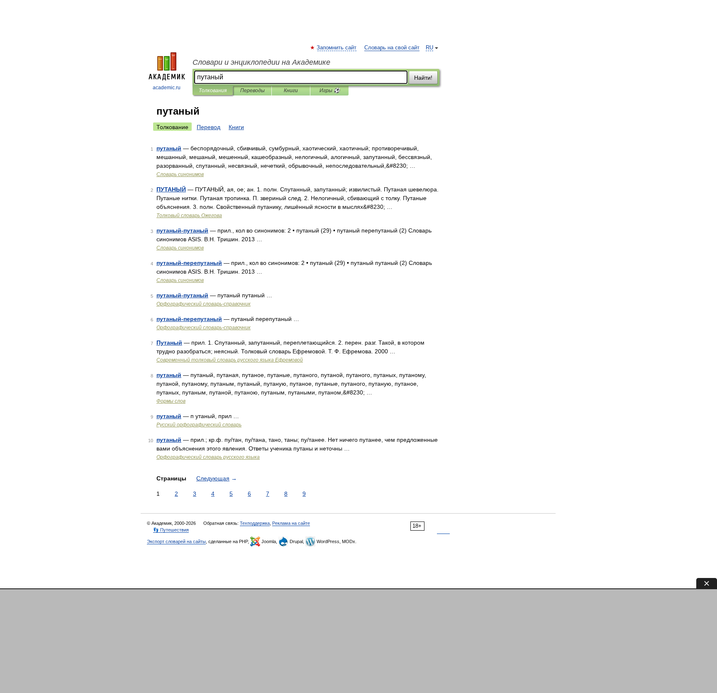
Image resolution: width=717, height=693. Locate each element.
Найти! (423, 77)
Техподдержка (255, 523)
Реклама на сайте (291, 523)
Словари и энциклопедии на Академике (261, 62)
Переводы (252, 90)
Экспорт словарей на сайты (176, 541)
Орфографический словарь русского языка (208, 457)
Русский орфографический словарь (198, 425)
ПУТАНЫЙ (171, 189)
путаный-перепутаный (189, 263)
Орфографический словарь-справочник (203, 304)
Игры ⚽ (329, 90)
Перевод (208, 127)
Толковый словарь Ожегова (189, 215)
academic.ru (166, 88)
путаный (168, 148)
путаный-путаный (182, 230)
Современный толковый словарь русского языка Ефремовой (229, 360)
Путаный (169, 342)
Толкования (213, 90)
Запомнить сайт (336, 48)
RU (429, 48)
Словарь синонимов (180, 174)
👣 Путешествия (171, 529)
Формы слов (170, 401)
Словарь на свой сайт (391, 48)
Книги (291, 90)
